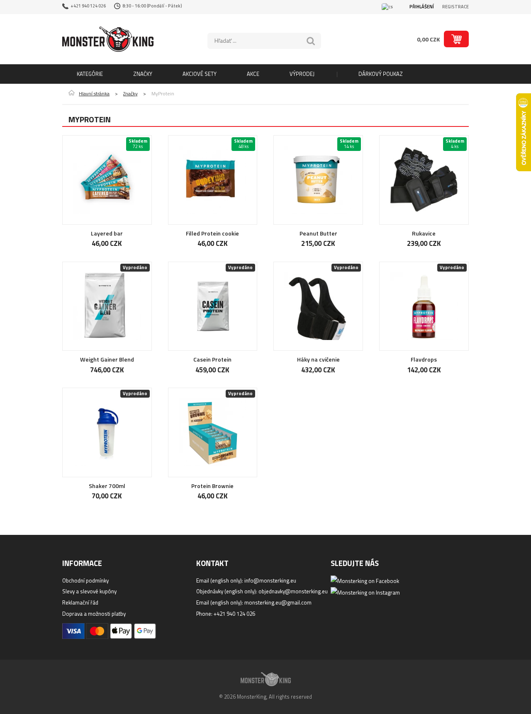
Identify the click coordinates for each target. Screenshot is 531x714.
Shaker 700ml (107, 485)
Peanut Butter (318, 233)
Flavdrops (424, 359)
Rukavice (424, 233)
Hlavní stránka (94, 93)
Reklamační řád (80, 602)
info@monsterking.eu (270, 580)
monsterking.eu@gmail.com (278, 602)
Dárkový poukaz (380, 74)
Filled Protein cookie (212, 233)
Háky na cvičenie (318, 359)
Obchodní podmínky (85, 580)
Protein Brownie (212, 485)
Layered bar (107, 233)
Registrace (455, 6)
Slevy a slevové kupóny (89, 591)
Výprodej (302, 74)
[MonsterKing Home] (107, 39)
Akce (253, 74)
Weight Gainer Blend (107, 359)
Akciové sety (200, 74)
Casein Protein (212, 359)
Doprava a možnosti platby (94, 614)
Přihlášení (421, 6)
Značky (142, 74)
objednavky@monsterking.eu (293, 591)
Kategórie (90, 74)
